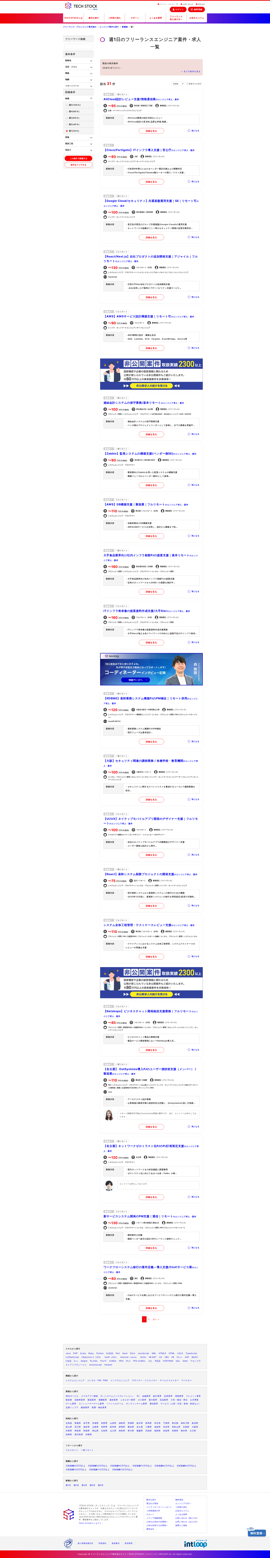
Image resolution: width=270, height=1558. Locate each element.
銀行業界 (157, 1396)
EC (138, 1396)
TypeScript (191, 1353)
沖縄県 (89, 1434)
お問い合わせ (187, 4)
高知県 (148, 1430)
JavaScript (143, 1353)
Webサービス (72, 1396)
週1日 (68, 1485)
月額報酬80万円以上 (164, 1465)
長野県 (104, 1427)
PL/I (128, 1361)
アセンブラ (195, 1361)
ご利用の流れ (114, 18)
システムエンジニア (75, 1380)
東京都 (175, 1423)
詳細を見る (151, 131)
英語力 (68, 150)
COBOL (113, 1361)
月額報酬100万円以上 (76, 1469)
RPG (121, 1361)
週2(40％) (74, 124)
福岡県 (157, 1430)
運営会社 (201, 4)
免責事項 (116, 1543)
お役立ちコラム (196, 18)
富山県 (69, 1427)
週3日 (84, 1485)
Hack (125, 1353)
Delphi (84, 1361)
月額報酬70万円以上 (142, 1465)
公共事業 (194, 1400)
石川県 (78, 1427)
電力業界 (153, 1400)
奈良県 (166, 1427)
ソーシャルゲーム (115, 1403)
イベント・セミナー (167, 4)
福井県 (86, 1427)
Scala (83, 1353)
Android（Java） (129, 1357)
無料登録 (198, 9)
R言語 (157, 1361)
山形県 (113, 1423)
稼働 (67, 98)
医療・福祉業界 (99, 1407)
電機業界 (103, 1400)
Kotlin (143, 1357)
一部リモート (87, 1450)
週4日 (92, 1485)
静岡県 (122, 1427)
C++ (76, 1361)
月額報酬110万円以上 (99, 1469)
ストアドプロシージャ (76, 1364)
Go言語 (109, 1353)
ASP (187, 1357)
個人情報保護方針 (85, 1543)
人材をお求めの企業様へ (157, 1522)
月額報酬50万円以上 (98, 1465)
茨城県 (131, 1423)
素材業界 (114, 1400)
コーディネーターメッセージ (159, 1507)
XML (154, 1353)
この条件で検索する (78, 158)
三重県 (148, 1427)
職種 (67, 73)
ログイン (179, 9)
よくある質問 (155, 18)
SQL (178, 1361)
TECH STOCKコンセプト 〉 (91, 1523)
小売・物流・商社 (179, 1400)
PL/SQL (94, 1361)
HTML (172, 1353)
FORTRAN (168, 1361)
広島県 (104, 1430)
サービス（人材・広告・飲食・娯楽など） (181, 1403)
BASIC (195, 1357)
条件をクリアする (78, 165)
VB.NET (153, 1357)
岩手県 (86, 1423)
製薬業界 (92, 1400)
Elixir (132, 1353)
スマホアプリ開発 (89, 1396)
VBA (167, 1357)
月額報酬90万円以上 (186, 1465)
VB (172, 1357)
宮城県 (95, 1423)
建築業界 (85, 1407)
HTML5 (162, 1353)
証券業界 (168, 1396)
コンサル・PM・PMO (97, 1380)
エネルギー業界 (128, 1400)
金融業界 (146, 1396)
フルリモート (72, 1450)
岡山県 (95, 1430)
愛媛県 (140, 1430)
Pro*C (103, 1361)
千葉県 (166, 1423)
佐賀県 (166, 1430)
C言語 (68, 1361)
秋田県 (104, 1423)
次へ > (156, 1319)
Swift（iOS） (111, 1357)
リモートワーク (72, 86)
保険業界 (179, 1396)
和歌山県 (176, 1427)
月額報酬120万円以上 (122, 1469)
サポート (135, 18)
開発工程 (69, 143)
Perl (118, 1353)
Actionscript (95, 1364)
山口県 (113, 1430)
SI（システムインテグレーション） (117, 1396)
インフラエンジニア (120, 1380)
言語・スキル (71, 66)
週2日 (76, 1485)
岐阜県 (113, 1427)
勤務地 (68, 60)
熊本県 (184, 1430)
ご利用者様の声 (153, 1511)
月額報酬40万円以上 (75, 1465)
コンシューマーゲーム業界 (91, 1403)
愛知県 (131, 1427)
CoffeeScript (72, 1357)
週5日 (101, 1485)
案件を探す (94, 18)
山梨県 (95, 1427)
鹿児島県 (79, 1434)
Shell (185, 1361)
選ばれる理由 (152, 1503)
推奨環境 (129, 1543)
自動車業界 (80, 1400)
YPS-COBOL (139, 1361)
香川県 (131, 1430)
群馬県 (148, 1423)
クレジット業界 (193, 1396)
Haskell (108, 1364)
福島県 (122, 1423)
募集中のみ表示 (195, 84)
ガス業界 (142, 1400)
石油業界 (164, 1400)
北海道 (69, 1423)
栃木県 (140, 1423)
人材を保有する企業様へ (157, 1525)
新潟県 (195, 1423)
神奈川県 (185, 1423)
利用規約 (102, 1543)
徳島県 (122, 1430)
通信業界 (154, 1403)
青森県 (78, 1423)
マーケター (186, 1380)
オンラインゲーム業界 (136, 1403)
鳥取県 (78, 1430)
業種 (67, 137)
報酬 (67, 79)
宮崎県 (69, 1434)
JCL (150, 1361)
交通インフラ (72, 1407)
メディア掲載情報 (154, 1518)
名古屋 (140, 1427)
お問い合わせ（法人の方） (187, 1522)
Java (68, 1353)
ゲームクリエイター (169, 1380)
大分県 (193, 1430)
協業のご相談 (181, 1525)
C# (160, 1357)
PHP (75, 1353)
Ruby (91, 1353)
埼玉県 (157, 1423)
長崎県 (175, 1430)
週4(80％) (74, 111)
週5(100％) (75, 105)
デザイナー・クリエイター (144, 1380)
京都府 (186, 1427)
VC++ (179, 1357)
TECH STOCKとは (73, 18)
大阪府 (195, 1427)
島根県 (86, 1430)
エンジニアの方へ (183, 1503)
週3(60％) (74, 118)
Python (100, 1353)
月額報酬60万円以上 (120, 1465)
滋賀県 (157, 1427)
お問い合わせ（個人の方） (187, 1518)
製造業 (69, 1400)
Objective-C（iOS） (92, 1357)
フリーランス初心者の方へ (176, 17)
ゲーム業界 (71, 1403)
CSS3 (180, 1353)
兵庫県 (69, 1430)
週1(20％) (74, 131)
